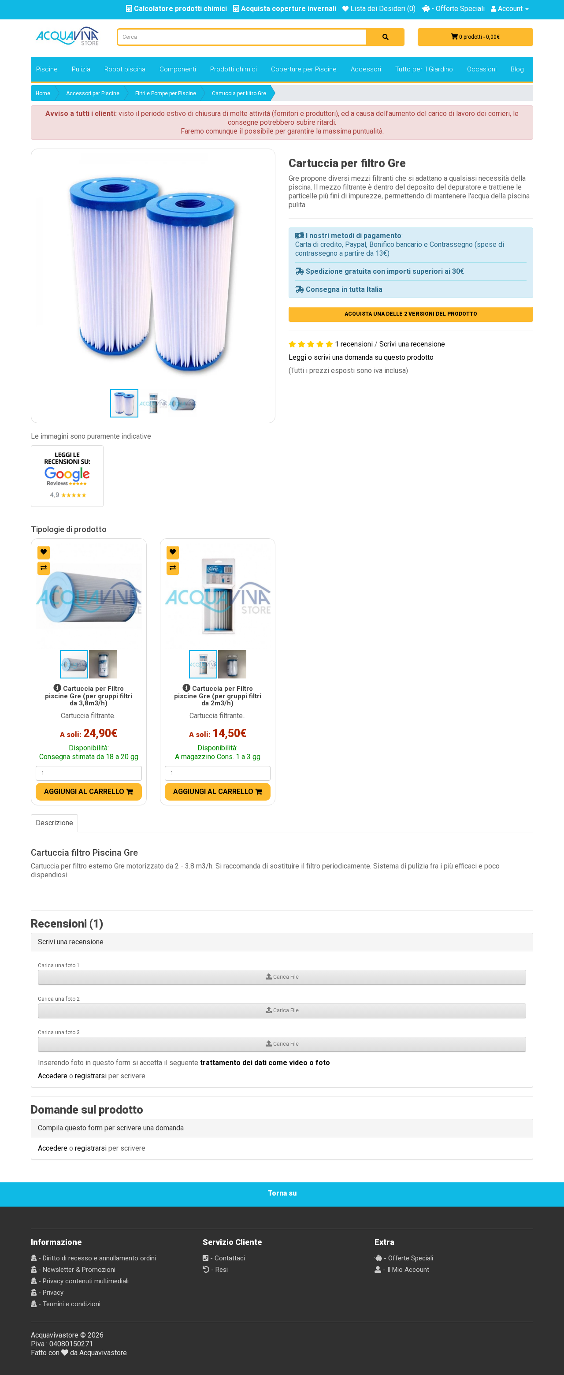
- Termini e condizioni (68, 1304)
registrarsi (91, 1076)
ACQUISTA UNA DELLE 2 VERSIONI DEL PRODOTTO (411, 314)
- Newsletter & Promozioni (76, 1270)
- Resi (218, 1270)
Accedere (52, 1076)
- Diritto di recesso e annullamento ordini (96, 1258)
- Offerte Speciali (457, 8)
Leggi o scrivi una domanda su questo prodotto (361, 357)
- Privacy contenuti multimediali (83, 1281)
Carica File (285, 977)
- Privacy (50, 1293)
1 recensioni (354, 344)
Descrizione (54, 823)
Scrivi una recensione (412, 344)
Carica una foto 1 (59, 965)
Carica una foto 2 (59, 999)
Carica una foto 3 (59, 1032)
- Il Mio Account (405, 1270)
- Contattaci (226, 1258)
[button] (153, 270)
